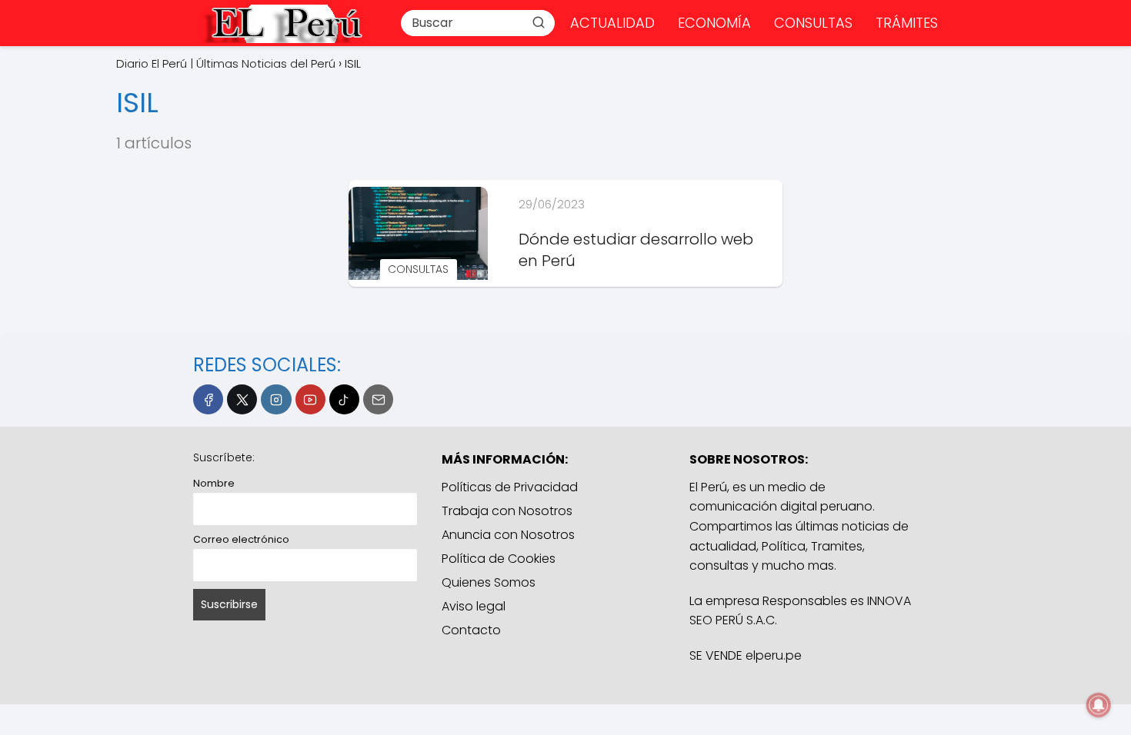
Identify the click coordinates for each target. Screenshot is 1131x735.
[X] (242, 399)
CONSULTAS (813, 22)
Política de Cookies (498, 558)
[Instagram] (276, 399)
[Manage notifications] (1098, 705)
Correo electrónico (241, 539)
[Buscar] (538, 22)
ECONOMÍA (714, 22)
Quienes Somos (488, 582)
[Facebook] (208, 399)
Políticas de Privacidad (510, 487)
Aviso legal (473, 606)
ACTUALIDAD (612, 22)
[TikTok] (344, 399)
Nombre (214, 483)
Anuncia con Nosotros (508, 535)
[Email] (378, 399)
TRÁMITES (907, 22)
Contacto (471, 630)
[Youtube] (310, 399)
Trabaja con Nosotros (507, 511)
